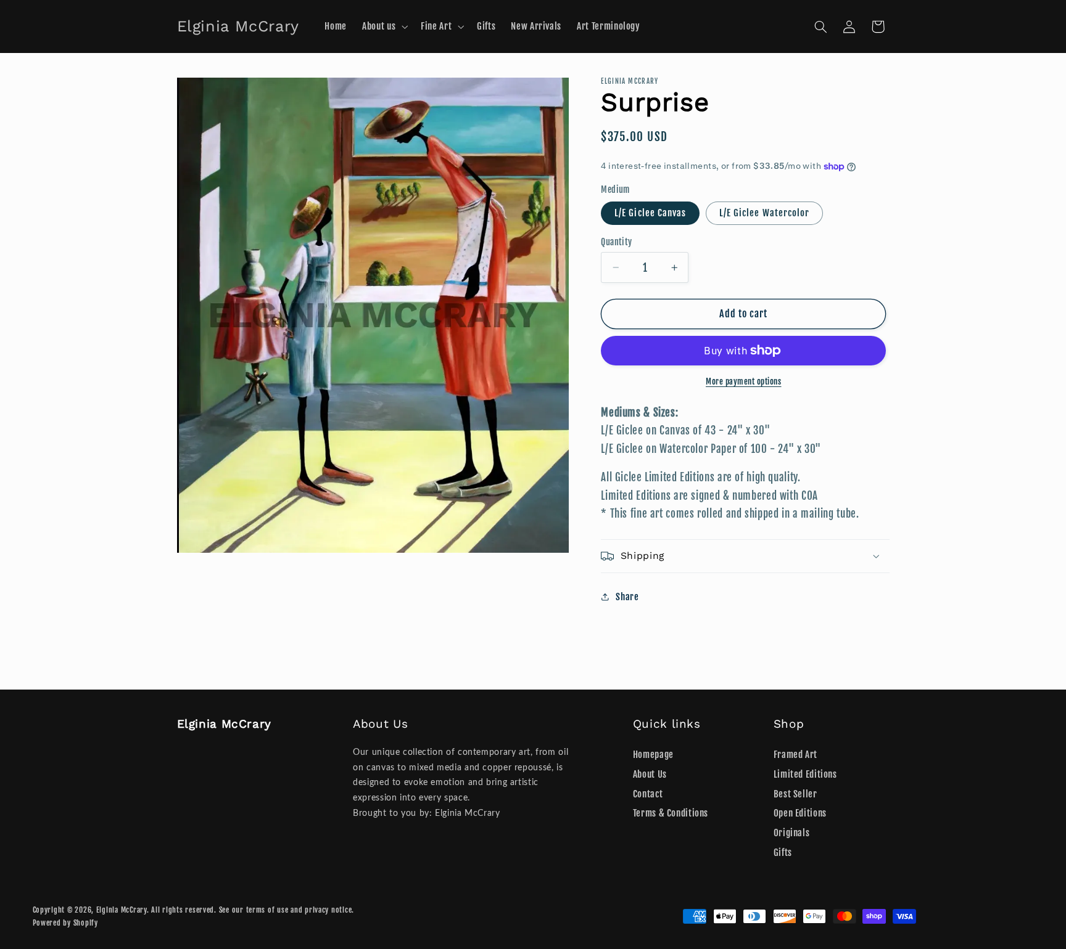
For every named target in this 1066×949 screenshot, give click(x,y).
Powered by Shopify (65, 922)
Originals (792, 833)
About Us (650, 774)
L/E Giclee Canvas (650, 213)
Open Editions (800, 814)
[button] (384, 26)
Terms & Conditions (670, 814)
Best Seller (795, 794)
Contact (648, 794)
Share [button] (627, 597)
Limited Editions (805, 774)
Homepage (653, 754)
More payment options (744, 381)
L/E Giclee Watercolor (764, 213)
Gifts (783, 852)
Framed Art (795, 754)
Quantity (616, 242)
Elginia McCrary (121, 909)
